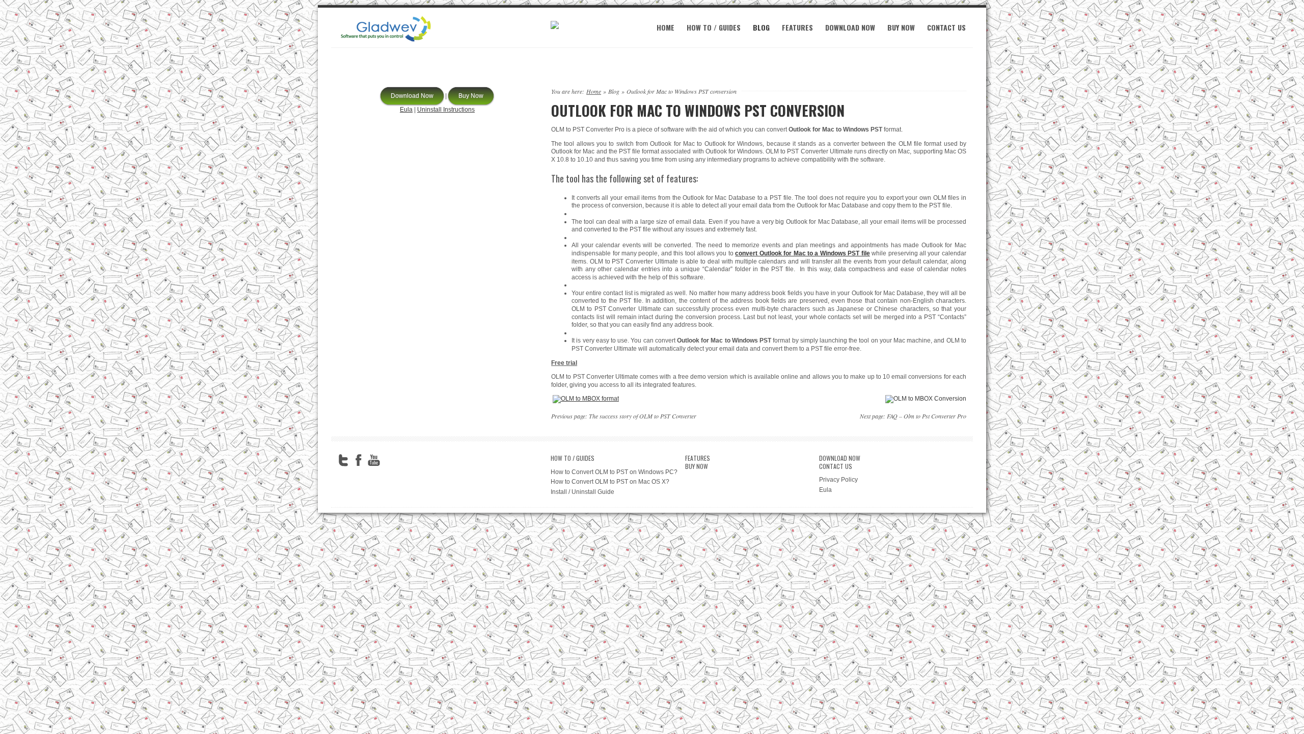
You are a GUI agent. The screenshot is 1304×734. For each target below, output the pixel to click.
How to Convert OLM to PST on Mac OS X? (610, 481)
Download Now (850, 27)
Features (797, 27)
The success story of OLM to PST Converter (642, 416)
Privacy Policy (838, 479)
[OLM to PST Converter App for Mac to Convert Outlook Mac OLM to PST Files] (386, 42)
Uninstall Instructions (446, 109)
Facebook (358, 460)
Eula (406, 109)
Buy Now (901, 27)
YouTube (374, 460)
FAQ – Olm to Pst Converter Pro (926, 416)
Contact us (946, 27)
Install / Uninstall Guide (582, 491)
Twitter (343, 460)
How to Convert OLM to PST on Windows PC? (614, 472)
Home (665, 27)
